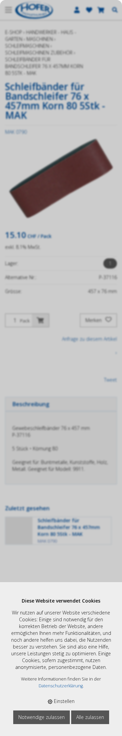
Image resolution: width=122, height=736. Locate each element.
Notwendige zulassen (41, 717)
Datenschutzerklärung (61, 686)
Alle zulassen (90, 717)
